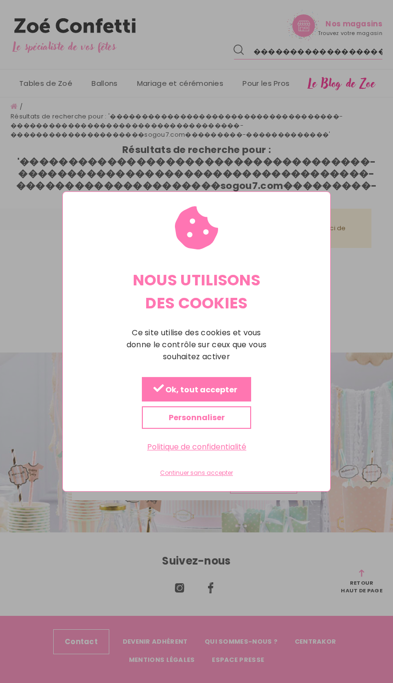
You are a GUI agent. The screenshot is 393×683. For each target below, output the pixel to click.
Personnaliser (197, 417)
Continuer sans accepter (196, 473)
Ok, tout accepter (200, 389)
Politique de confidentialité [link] (196, 446)
